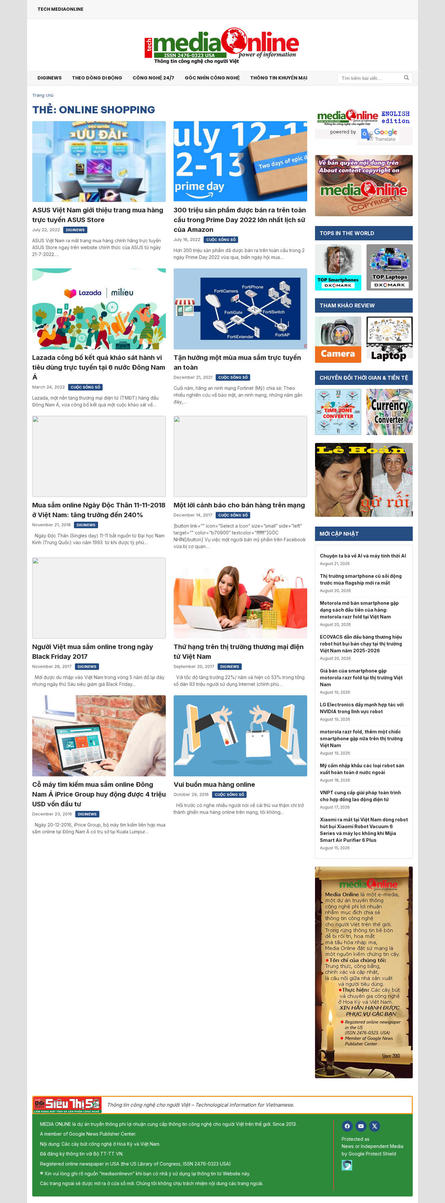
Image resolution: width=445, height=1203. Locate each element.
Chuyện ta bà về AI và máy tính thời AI (363, 556)
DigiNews (75, 230)
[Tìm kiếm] (406, 78)
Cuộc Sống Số (221, 239)
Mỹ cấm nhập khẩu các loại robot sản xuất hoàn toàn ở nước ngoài (362, 769)
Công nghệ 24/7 (153, 78)
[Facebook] (347, 1126)
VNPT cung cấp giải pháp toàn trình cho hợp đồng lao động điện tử (360, 796)
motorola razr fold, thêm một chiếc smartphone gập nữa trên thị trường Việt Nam (361, 738)
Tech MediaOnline (60, 9)
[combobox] (375, 78)
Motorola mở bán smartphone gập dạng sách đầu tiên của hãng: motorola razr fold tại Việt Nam (359, 609)
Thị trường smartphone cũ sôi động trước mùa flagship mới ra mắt (361, 579)
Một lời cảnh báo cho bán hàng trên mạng (239, 505)
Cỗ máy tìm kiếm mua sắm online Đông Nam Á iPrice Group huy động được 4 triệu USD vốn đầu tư (99, 794)
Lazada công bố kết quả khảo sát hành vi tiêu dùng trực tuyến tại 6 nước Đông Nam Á (98, 367)
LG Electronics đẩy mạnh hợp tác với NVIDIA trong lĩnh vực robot (362, 708)
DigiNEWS (49, 78)
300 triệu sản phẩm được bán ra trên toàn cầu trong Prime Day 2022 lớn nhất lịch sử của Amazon (240, 220)
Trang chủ (42, 95)
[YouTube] (360, 1126)
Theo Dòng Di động (97, 78)
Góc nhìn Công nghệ (212, 78)
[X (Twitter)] (374, 1126)
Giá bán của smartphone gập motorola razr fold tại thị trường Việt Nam (361, 677)
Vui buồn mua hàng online (214, 784)
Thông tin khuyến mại (278, 78)
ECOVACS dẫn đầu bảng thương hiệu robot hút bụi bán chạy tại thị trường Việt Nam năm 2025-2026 (361, 643)
